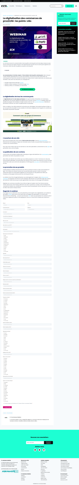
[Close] (57, 232)
